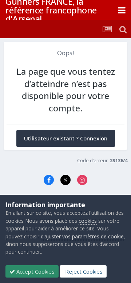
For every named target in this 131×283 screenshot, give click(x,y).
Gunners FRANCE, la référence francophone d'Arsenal (51, 10)
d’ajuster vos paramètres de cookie (82, 236)
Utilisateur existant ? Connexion (65, 138)
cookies (88, 220)
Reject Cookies (83, 271)
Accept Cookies (35, 271)
